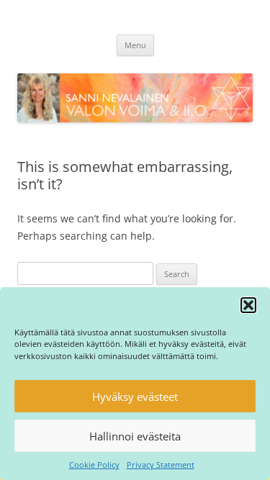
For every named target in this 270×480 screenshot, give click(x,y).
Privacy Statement (160, 464)
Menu (135, 45)
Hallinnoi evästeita (135, 436)
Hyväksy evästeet (135, 396)
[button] (248, 305)
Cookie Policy (94, 464)
